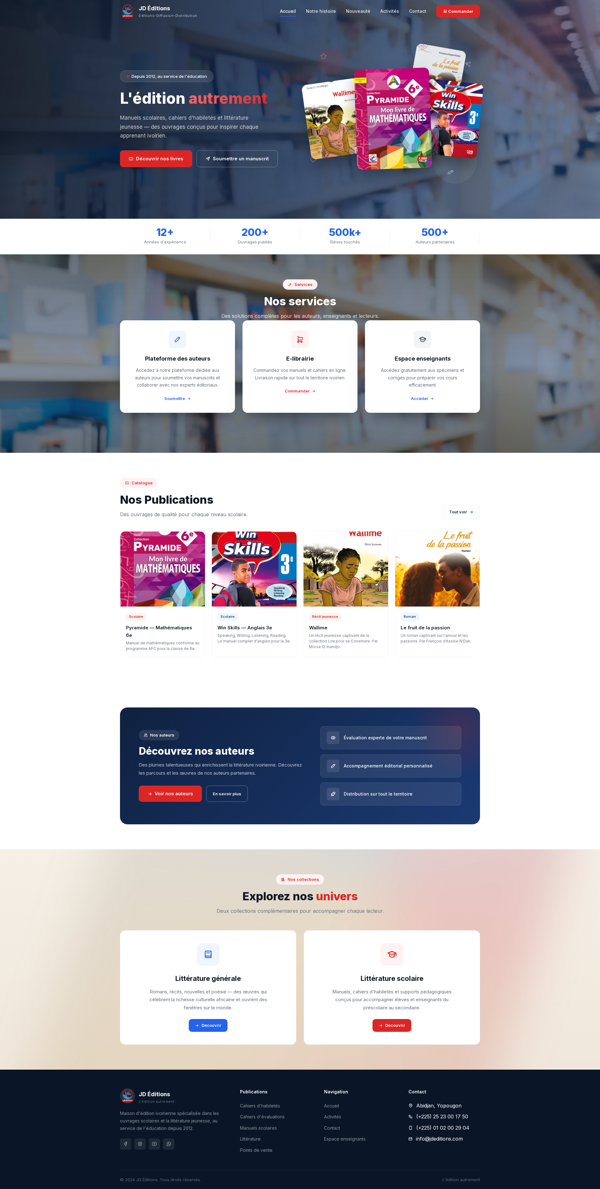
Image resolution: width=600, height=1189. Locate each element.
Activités (389, 11)
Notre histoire (321, 11)
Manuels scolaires (258, 1128)
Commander (460, 11)
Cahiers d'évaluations (262, 1116)
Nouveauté (358, 11)
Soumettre (174, 398)
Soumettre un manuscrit (241, 159)
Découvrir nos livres (159, 159)
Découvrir (211, 1025)
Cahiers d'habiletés (260, 1105)
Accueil (288, 11)
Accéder (419, 398)
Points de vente (256, 1150)
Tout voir (458, 511)
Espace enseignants (345, 1139)
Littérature (250, 1139)
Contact (417, 11)
